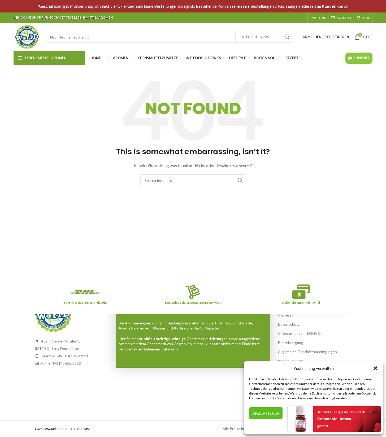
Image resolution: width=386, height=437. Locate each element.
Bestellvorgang (290, 342)
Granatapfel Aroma (334, 418)
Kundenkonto (335, 6)
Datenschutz (289, 324)
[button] (375, 368)
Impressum (287, 315)
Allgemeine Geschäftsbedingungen (307, 351)
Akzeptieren (266, 413)
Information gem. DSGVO (299, 333)
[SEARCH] (287, 37)
